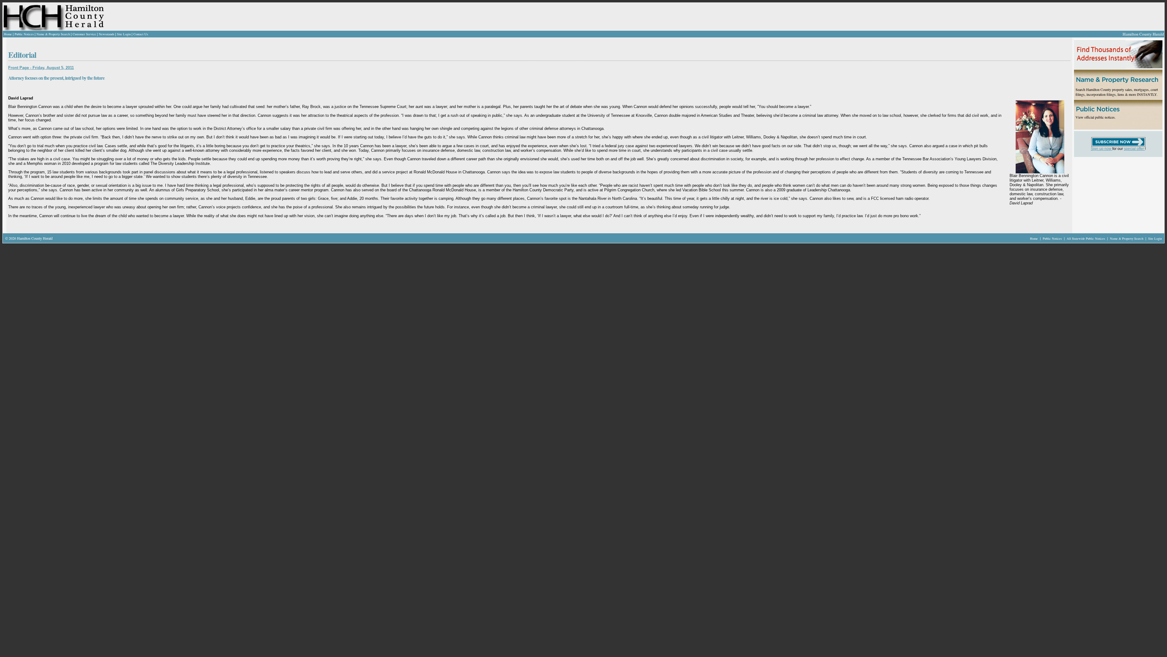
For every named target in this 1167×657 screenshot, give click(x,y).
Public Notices (24, 34)
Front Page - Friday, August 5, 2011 (41, 67)
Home (8, 34)
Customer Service (84, 34)
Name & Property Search (53, 34)
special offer (1134, 149)
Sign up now (1101, 149)
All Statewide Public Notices (1086, 238)
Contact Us (140, 34)
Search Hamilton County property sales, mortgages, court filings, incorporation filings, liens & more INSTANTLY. (1117, 92)
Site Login (124, 34)
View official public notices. (1096, 117)
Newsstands (106, 34)
